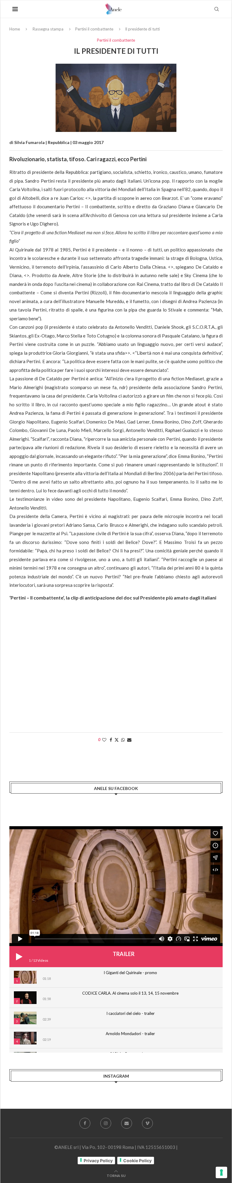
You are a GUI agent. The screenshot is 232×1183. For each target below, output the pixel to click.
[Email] (126, 1123)
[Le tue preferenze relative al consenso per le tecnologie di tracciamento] (221, 1172)
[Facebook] (84, 1123)
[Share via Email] (129, 739)
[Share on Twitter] (116, 739)
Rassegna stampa (48, 29)
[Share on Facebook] (111, 739)
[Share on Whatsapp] (123, 739)
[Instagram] (105, 1123)
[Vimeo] (147, 1123)
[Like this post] (104, 739)
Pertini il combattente (94, 29)
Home (14, 29)
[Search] (217, 9)
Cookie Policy (137, 1160)
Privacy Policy (98, 1160)
